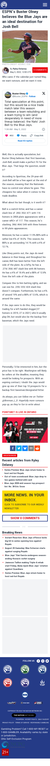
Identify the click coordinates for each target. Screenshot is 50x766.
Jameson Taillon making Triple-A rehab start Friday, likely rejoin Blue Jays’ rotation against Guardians (26, 566)
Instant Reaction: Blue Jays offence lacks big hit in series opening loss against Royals (26, 541)
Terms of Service (22, 723)
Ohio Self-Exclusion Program (16, 738)
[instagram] (42, 661)
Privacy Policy (8, 723)
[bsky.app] (25, 448)
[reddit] (37, 448)
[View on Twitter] (43, 95)
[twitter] (19, 448)
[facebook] (13, 448)
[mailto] (31, 448)
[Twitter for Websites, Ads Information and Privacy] (43, 129)
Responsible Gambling (39, 723)
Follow (32, 96)
